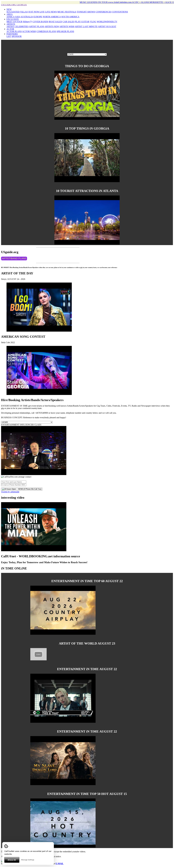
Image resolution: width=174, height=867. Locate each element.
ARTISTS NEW (52, 26)
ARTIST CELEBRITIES (18, 26)
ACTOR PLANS (14, 31)
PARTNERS (12, 34)
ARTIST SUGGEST (107, 26)
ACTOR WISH (29, 31)
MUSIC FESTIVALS (66, 12)
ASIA (17, 17)
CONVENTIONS (120, 12)
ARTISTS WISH (66, 26)
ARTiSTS (11, 24)
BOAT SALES (55, 21)
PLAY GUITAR (82, 21)
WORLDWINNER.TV (107, 21)
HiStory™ (27, 21)
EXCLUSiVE (13, 19)
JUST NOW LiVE (36, 12)
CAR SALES (68, 21)
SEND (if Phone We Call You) (28, 489)
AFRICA (11, 17)
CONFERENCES (103, 12)
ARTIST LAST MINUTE (86, 26)
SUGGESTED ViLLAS (17, 12)
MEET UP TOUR (14, 21)
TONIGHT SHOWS (86, 12)
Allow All (12, 860)
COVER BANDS (40, 21)
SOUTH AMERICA (70, 17)
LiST (9, 36)
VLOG (93, 21)
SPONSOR (17, 36)
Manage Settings (27, 860)
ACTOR (10, 29)
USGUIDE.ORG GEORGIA (14, 5)
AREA (10, 14)
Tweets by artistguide (10, 492)
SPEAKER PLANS (65, 31)
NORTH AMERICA (52, 17)
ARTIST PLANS (36, 26)
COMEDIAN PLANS (46, 31)
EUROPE (37, 17)
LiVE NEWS (51, 12)
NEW (9, 9)
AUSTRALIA (26, 17)
